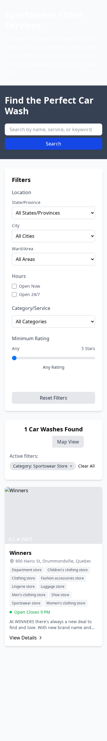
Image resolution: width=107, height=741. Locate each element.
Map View (68, 441)
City (15, 225)
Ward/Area (22, 248)
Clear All (86, 466)
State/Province (26, 202)
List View (38, 441)
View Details (23, 637)
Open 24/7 (29, 294)
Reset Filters (53, 398)
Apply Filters (53, 383)
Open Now (29, 286)
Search (53, 143)
